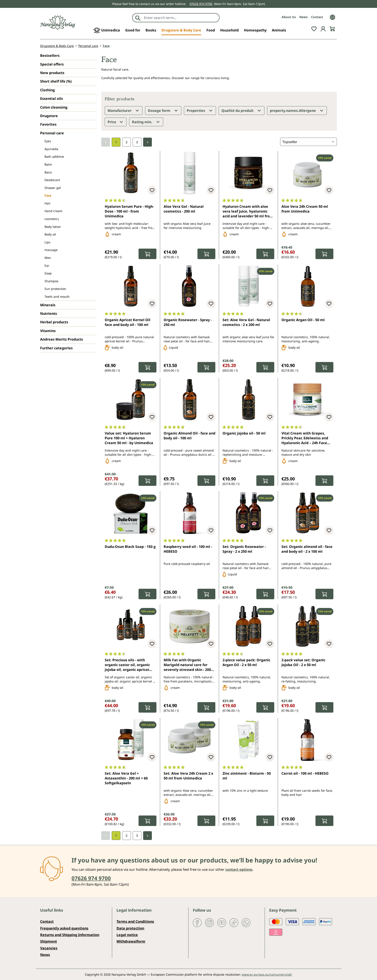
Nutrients (48, 313)
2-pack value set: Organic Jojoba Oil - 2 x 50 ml (303, 662)
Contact (317, 17)
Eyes (48, 141)
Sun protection (55, 289)
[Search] (138, 18)
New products (52, 72)
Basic (48, 172)
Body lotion (53, 227)
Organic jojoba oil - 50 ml (244, 433)
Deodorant (52, 180)
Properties (196, 110)
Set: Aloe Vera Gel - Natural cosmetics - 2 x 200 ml (246, 322)
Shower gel (53, 188)
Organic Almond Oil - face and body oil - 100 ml (189, 435)
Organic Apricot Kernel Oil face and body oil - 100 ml (127, 322)
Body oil (50, 234)
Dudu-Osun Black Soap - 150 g (130, 546)
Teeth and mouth (57, 296)
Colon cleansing (53, 107)
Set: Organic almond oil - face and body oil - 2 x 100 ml (306, 549)
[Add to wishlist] (152, 190)
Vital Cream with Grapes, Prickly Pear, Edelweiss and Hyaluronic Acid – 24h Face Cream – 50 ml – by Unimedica (307, 438)
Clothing (47, 90)
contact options (238, 869)
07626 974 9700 (201, 4)
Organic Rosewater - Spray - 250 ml (188, 322)
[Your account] (323, 28)
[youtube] (221, 922)
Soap (48, 273)
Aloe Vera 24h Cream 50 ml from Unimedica (304, 209)
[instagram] (209, 922)
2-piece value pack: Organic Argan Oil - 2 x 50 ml (246, 662)
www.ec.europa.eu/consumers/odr (267, 974)
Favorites (48, 124)
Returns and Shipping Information (69, 934)
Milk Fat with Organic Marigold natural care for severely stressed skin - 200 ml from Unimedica (187, 665)
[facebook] (197, 922)
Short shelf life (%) (56, 81)
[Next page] (147, 142)
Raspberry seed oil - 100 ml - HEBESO (188, 549)
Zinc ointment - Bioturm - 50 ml (247, 776)
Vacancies (48, 948)
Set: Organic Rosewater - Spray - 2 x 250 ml (244, 549)
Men (48, 258)
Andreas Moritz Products (61, 339)
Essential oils (51, 98)
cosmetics (52, 219)
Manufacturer (120, 110)
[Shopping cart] (332, 28)
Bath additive (54, 156)
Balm (48, 164)
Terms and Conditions (135, 921)
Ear (47, 265)
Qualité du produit (237, 110)
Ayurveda (51, 149)
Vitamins (48, 330)
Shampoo (51, 281)
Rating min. (142, 121)
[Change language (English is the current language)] (332, 17)
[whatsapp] (246, 922)
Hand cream (53, 211)
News (303, 17)
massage (51, 250)
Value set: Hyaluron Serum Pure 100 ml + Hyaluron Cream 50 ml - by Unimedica (129, 438)
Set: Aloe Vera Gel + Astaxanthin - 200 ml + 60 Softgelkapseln (126, 778)
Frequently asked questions (64, 928)
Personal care (52, 133)
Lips (47, 242)
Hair (48, 203)
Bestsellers (50, 55)
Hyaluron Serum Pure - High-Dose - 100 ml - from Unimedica (129, 211)
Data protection (130, 928)
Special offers (52, 64)
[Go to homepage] (57, 23)
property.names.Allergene (293, 110)
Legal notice (127, 934)
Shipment (48, 941)
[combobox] (180, 18)
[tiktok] (234, 922)
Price (112, 121)
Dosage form (159, 110)
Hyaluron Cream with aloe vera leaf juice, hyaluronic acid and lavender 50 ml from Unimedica (248, 211)
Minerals (47, 305)
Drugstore (49, 115)
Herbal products (54, 322)
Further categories (56, 348)
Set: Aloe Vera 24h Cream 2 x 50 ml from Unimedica (188, 776)
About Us (289, 17)
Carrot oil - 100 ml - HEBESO (305, 773)
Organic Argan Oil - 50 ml (303, 319)
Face (48, 195)
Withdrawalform (131, 941)
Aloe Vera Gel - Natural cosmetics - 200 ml (184, 209)
